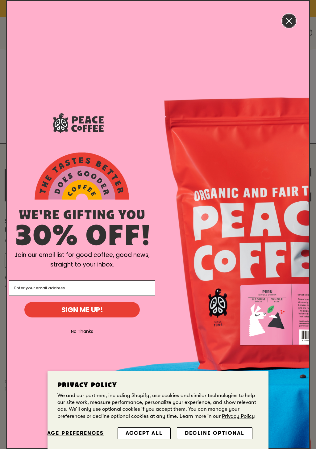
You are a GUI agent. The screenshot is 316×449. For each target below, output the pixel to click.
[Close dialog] (289, 21)
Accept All (144, 433)
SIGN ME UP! (82, 310)
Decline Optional (214, 433)
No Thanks (82, 331)
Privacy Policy (238, 416)
